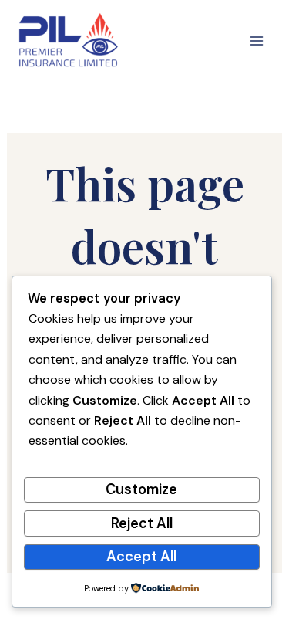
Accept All (141, 556)
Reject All (142, 523)
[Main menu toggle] (256, 41)
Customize (141, 489)
